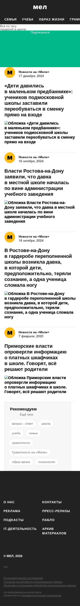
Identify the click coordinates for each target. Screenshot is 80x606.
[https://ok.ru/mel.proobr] (74, 484)
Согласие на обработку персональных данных (33, 582)
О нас (9, 502)
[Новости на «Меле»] (9, 157)
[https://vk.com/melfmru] (34, 484)
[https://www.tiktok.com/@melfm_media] (47, 484)
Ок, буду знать (25, 93)
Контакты (52, 502)
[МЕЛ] (40, 7)
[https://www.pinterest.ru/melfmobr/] (61, 484)
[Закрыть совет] (66, 71)
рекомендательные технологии (41, 595)
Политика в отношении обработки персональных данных (40, 585)
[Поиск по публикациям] (6, 7)
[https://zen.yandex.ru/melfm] (21, 484)
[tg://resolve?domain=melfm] (8, 484)
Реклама (12, 511)
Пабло (48, 520)
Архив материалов (54, 531)
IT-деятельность (20, 529)
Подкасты (14, 520)
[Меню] (73, 7)
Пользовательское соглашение (23, 578)
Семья (10, 19)
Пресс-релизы (56, 511)
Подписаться (40, 32)
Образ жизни (51, 19)
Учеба (28, 19)
